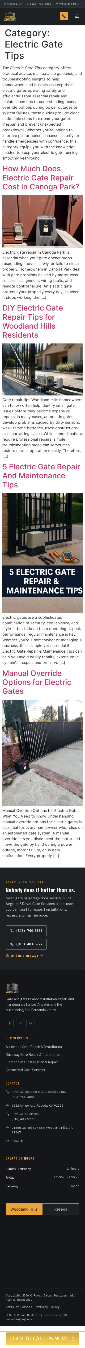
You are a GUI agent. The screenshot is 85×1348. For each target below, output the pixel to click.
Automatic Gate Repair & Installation (34, 1047)
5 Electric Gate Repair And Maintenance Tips (41, 475)
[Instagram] (20, 1023)
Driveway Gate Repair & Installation (33, 1054)
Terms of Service (19, 1307)
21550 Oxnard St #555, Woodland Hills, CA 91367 (42, 1130)
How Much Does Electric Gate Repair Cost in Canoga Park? (40, 177)
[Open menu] (76, 16)
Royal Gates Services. (51, 1295)
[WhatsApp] (30, 1023)
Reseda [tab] (61, 1209)
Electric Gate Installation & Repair (32, 1062)
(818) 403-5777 (29, 944)
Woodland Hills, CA (71, 3)
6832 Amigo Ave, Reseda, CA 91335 (38, 1105)
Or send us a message (22, 955)
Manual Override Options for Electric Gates (36, 682)
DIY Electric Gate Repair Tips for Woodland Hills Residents (32, 321)
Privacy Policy (48, 1307)
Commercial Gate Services (25, 1070)
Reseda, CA (14, 3)
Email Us (18, 1141)
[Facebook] (10, 1023)
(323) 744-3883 (40, 3)
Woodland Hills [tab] (24, 1209)
